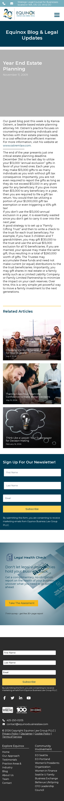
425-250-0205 (15, 720)
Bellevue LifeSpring (46, 782)
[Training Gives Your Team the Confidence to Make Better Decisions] (32, 383)
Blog (5, 771)
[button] (21, 603)
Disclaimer (27, 733)
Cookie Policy (42, 733)
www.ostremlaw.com (17, 145)
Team (5, 779)
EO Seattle (41, 755)
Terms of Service (12, 736)
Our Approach (10, 755)
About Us (7, 775)
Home (6, 752)
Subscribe (32, 509)
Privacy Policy (10, 733)
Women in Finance (46, 770)
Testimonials (9, 759)
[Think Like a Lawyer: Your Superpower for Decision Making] (32, 427)
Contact (7, 783)
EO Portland (42, 759)
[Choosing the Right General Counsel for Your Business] (32, 339)
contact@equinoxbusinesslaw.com (27, 724)
